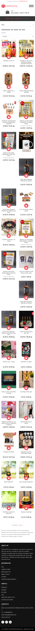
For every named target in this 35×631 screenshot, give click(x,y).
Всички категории (7, 600)
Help (2, 595)
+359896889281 (23, 1)
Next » (21, 525)
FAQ (2, 567)
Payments (4, 587)
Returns (3, 592)
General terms (5, 569)
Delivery (3, 590)
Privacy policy (5, 574)
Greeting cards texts (8, 597)
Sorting (3, 32)
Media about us (6, 572)
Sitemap (3, 577)
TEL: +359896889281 (6, 612)
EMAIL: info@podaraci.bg (8, 615)
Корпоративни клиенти (8, 579)
